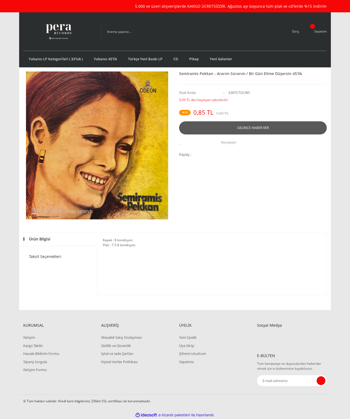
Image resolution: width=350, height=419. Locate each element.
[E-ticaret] (174, 415)
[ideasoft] (146, 415)
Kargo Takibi (33, 345)
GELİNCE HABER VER (253, 127)
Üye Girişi (186, 345)
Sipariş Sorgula (35, 361)
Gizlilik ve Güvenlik (116, 345)
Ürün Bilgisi (39, 239)
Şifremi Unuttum (192, 353)
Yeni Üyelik (188, 337)
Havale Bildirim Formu (41, 353)
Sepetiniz (186, 361)
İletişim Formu (35, 369)
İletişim (29, 337)
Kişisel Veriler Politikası (119, 361)
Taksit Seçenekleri (45, 256)
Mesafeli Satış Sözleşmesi (121, 337)
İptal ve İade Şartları (117, 353)
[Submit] (321, 380)
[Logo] (58, 31)
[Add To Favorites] (181, 142)
